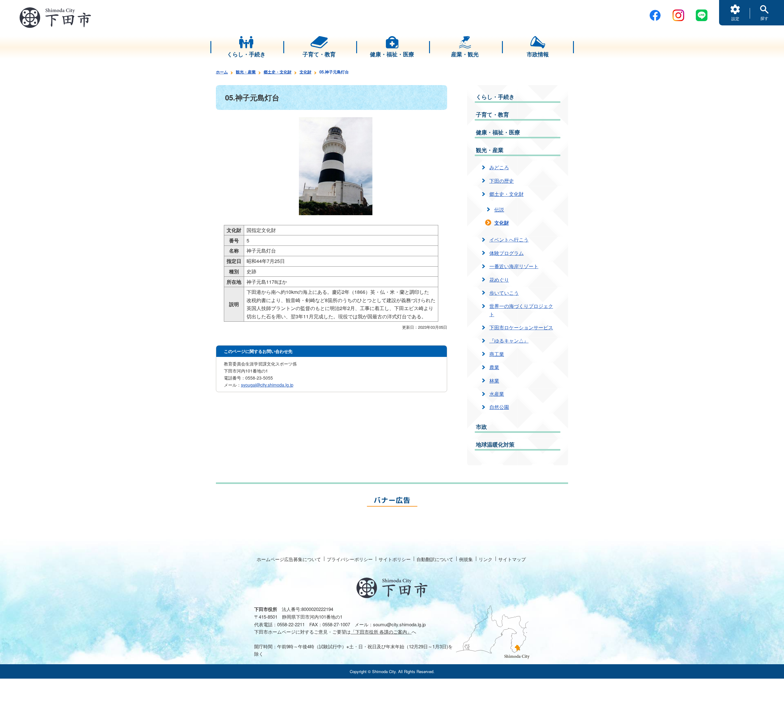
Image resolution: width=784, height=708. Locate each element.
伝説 (499, 209)
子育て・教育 (492, 114)
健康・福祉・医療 (498, 132)
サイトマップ (512, 559)
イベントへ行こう (509, 239)
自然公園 (499, 406)
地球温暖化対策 (495, 444)
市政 (481, 427)
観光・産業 (246, 72)
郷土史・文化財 (278, 72)
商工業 (496, 354)
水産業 (496, 393)
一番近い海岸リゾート (513, 266)
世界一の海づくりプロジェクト (521, 309)
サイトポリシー (395, 559)
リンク (485, 559)
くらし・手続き (495, 97)
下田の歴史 (501, 180)
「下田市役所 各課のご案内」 (381, 631)
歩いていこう (504, 292)
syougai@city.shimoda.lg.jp (267, 385)
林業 (494, 380)
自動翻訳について (435, 559)
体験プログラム (506, 253)
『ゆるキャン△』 (509, 340)
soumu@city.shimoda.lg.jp (399, 624)
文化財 (305, 72)
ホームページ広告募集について (289, 559)
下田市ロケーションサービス (521, 327)
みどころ (499, 167)
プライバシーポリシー (350, 559)
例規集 (466, 559)
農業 (494, 367)
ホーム (222, 72)
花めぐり (499, 279)
